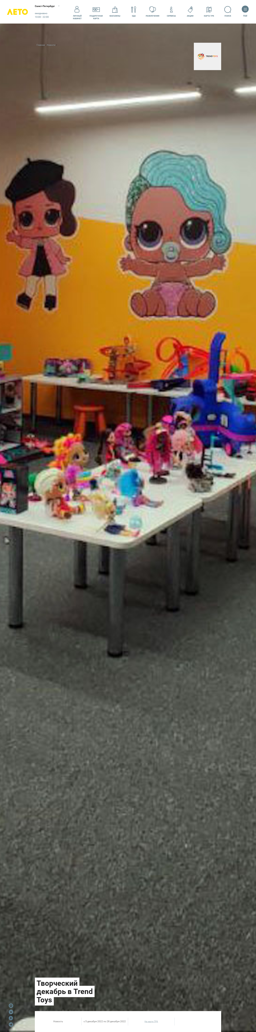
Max (11, 1005)
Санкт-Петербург (45, 6)
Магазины (115, 16)
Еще (245, 16)
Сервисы (171, 16)
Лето (17, 12)
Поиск (227, 16)
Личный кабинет (77, 17)
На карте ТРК (151, 1021)
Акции (190, 16)
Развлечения (152, 16)
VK (11, 1012)
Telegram (11, 1024)
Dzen (11, 1018)
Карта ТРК (209, 16)
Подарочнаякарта (96, 17)
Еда (134, 16)
